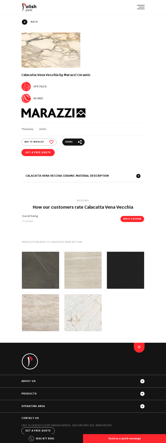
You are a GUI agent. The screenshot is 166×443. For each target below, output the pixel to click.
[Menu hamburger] (140, 7)
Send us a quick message (124, 438)
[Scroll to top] (139, 347)
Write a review (132, 219)
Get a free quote (38, 152)
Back (34, 21)
